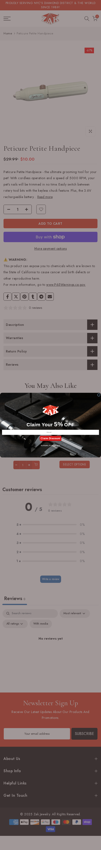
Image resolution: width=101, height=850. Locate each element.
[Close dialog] (98, 395)
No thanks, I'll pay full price (50, 445)
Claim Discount (50, 438)
